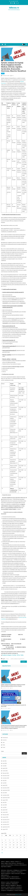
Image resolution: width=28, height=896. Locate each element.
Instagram (9, 655)
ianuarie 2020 (5, 817)
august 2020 (5, 800)
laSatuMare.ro (19, 887)
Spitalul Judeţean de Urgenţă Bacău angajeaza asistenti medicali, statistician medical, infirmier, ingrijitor (5, 661)
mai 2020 (4, 807)
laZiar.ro (10, 863)
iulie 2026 (4, 760)
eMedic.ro (3, 861)
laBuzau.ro (3, 873)
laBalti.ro (9, 866)
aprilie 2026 (5, 768)
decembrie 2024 (6, 787)
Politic (4, 744)
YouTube (14, 655)
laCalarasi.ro (8, 873)
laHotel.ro (17, 861)
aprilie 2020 (5, 809)
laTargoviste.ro (19, 888)
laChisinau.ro (17, 865)
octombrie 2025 (6, 778)
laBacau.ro (14, 7)
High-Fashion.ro (4, 866)
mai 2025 (4, 783)
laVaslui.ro (3, 883)
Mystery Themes (18, 894)
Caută (2, 751)
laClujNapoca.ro (16, 870)
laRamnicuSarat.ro (15, 876)
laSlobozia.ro (12, 888)
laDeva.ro (13, 873)
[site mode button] (23, 44)
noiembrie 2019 (6, 822)
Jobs (3, 73)
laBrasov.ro (3, 882)
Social (4, 747)
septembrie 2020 (6, 797)
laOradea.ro (3, 876)
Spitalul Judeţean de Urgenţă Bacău (17, 658)
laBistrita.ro (19, 885)
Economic (5, 740)
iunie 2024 (5, 792)
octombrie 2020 (6, 795)
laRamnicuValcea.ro (5, 878)
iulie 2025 (4, 780)
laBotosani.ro (4, 887)
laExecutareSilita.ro (10, 865)
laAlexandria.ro (15, 883)
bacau (7, 658)
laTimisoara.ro (20, 871)
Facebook (4, 655)
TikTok (18, 655)
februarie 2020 (6, 814)
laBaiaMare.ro (13, 885)
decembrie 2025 (6, 775)
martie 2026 (5, 770)
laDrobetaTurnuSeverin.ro (15, 878)
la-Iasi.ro (8, 882)
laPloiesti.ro (13, 871)
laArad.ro (3, 885)
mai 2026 (4, 765)
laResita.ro (13, 887)
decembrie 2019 (6, 819)
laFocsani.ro (17, 873)
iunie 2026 (5, 763)
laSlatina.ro (7, 888)
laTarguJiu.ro (4, 890)
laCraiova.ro (3, 871)
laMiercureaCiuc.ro (5, 875)
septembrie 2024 (6, 790)
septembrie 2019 (6, 826)
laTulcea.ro (16, 890)
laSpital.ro (13, 861)
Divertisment (5, 737)
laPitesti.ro (9, 876)
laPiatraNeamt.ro (23, 865)
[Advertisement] (14, 28)
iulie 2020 (4, 802)
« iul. (2, 852)
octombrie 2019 (6, 824)
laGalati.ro (9, 871)
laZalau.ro (21, 890)
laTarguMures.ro (10, 890)
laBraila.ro (9, 887)
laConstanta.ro (23, 870)
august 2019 (5, 829)
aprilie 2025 (5, 785)
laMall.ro (6, 863)
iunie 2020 (5, 804)
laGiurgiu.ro (23, 873)
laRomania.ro (4, 870)
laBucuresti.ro (10, 870)
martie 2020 (5, 812)
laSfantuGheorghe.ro (14, 882)
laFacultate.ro (19, 863)
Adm (13, 75)
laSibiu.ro (3, 888)
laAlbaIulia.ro (8, 883)
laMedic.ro (8, 861)
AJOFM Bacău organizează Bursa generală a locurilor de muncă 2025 (13, 706)
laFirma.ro (14, 863)
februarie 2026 (6, 773)
